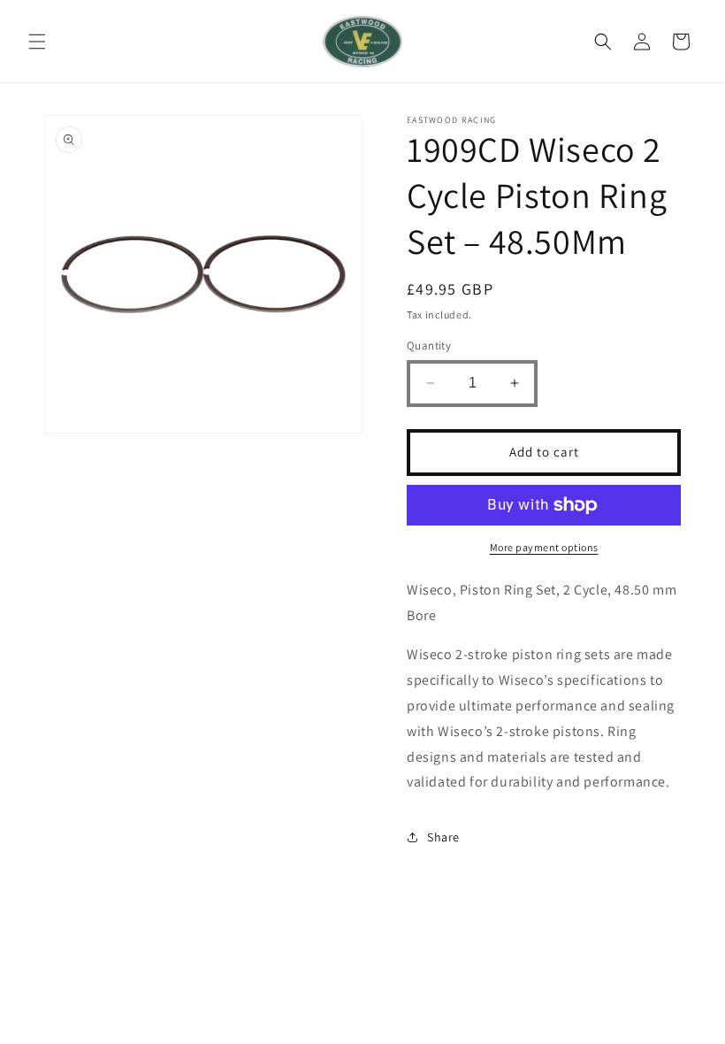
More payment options (544, 547)
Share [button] (443, 837)
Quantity (429, 345)
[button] (37, 41)
